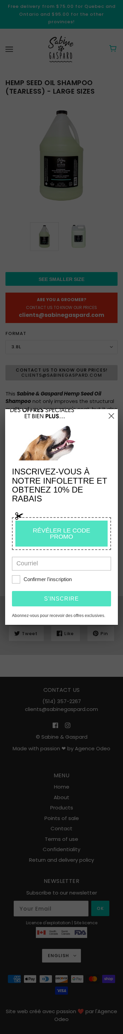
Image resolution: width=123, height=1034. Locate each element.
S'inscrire (61, 599)
